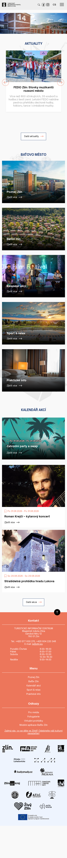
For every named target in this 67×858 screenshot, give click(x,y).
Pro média (33, 712)
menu (62, 4)
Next (61, 21)
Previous (3, 21)
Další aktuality (31, 136)
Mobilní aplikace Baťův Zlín (33, 725)
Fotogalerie (33, 716)
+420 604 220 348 (46, 641)
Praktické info (33, 694)
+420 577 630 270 (25, 641)
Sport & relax (34, 689)
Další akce (32, 602)
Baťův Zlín (33, 681)
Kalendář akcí (33, 685)
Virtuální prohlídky (33, 720)
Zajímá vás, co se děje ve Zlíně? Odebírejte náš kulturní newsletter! (33, 732)
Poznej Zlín (33, 677)
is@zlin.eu (37, 644)
